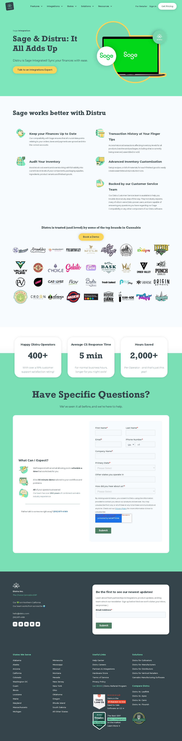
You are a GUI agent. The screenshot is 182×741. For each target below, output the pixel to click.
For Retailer (141, 6)
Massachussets (20, 707)
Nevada (56, 677)
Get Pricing (167, 6)
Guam (15, 686)
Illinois (15, 690)
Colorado (17, 677)
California (17, 673)
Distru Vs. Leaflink (140, 691)
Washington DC (20, 682)
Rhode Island (59, 703)
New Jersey (58, 682)
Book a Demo (91, 237)
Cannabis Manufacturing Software (148, 677)
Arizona (16, 669)
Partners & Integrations (103, 669)
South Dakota (59, 707)
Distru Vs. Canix (139, 700)
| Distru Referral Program (109, 686)
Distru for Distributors (142, 669)
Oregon (56, 699)
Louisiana (17, 694)
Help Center (98, 660)
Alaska (16, 664)
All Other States (60, 711)
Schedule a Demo (27, 637)
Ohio (55, 690)
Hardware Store (100, 673)
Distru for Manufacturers (144, 664)
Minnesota (58, 660)
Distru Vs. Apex (139, 696)
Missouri (56, 669)
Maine (15, 699)
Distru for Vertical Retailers (145, 673)
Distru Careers (99, 664)
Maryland (17, 703)
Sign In (152, 6)
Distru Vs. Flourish (140, 704)
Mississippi (58, 664)
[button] (36, 6)
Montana (57, 673)
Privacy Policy (99, 682)
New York (57, 686)
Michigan (17, 711)
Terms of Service (100, 677)
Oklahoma (57, 694)
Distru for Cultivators (142, 660)
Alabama (17, 660)
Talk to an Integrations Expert (34, 69)
